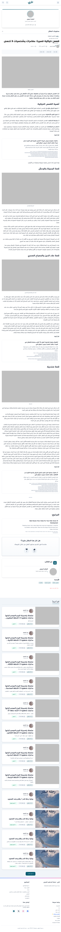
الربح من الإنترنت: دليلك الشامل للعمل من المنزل (19, 892)
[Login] (58, 2)
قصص (14, 624)
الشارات (58, 918)
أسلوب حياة (26, 888)
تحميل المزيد (30, 874)
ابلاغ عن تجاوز (53, 588)
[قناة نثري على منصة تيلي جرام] (14, 911)
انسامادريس (30, 19)
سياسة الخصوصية (56, 922)
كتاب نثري (58, 910)
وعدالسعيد (25, 610)
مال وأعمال (27, 896)
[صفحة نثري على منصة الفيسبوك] (27, 911)
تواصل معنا (57, 920)
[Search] (7, 2)
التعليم (27, 894)
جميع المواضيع (26, 886)
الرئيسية (58, 906)
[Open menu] (3, 2)
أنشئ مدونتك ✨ (56, 914)
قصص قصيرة (12, 803)
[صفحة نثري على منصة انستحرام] (23, 911)
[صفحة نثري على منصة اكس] (18, 911)
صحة (28, 890)
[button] (30, 31)
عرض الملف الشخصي (29, 25)
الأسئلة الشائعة (57, 916)
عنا (59, 908)
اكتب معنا (58, 912)
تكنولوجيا (27, 898)
